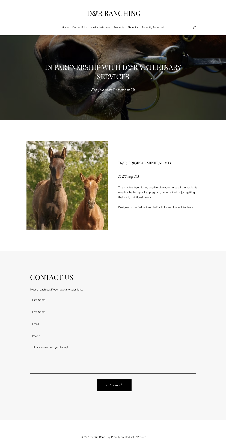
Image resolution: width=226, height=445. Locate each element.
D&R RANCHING (114, 13)
